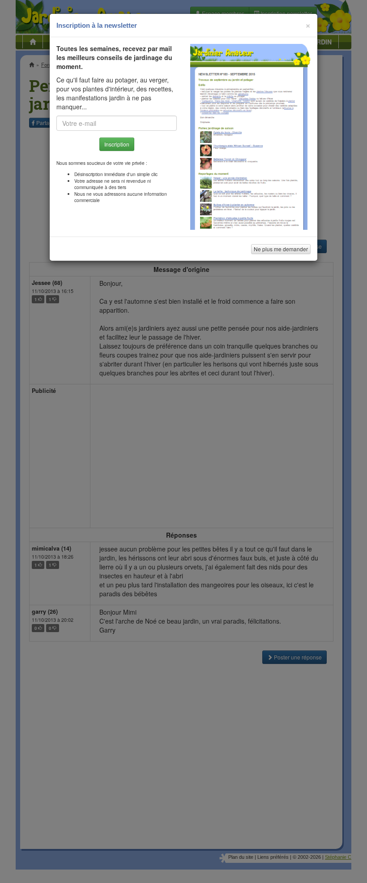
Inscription (116, 144)
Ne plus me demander (281, 249)
